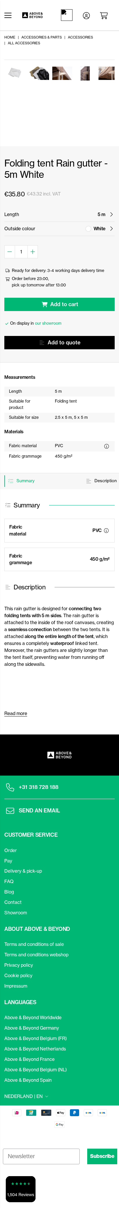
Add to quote (64, 342)
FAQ (9, 881)
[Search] (68, 15)
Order (10, 850)
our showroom (48, 323)
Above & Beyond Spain (28, 1080)
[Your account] (86, 15)
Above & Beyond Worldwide (33, 1017)
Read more (15, 713)
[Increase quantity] (33, 252)
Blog (9, 892)
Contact (13, 902)
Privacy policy (18, 965)
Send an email (39, 810)
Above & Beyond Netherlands (35, 1049)
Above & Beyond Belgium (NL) (35, 1069)
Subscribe (102, 1156)
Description (105, 480)
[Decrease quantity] (9, 252)
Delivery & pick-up (23, 871)
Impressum (15, 986)
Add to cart (64, 304)
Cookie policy (18, 975)
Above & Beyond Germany (31, 1028)
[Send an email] (10, 810)
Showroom (15, 912)
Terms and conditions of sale (34, 944)
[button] (21, 1189)
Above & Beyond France (29, 1059)
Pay (8, 861)
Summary (24, 480)
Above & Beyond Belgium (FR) (35, 1038)
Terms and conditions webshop (36, 954)
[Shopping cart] (105, 15)
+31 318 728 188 (38, 787)
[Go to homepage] (35, 15)
